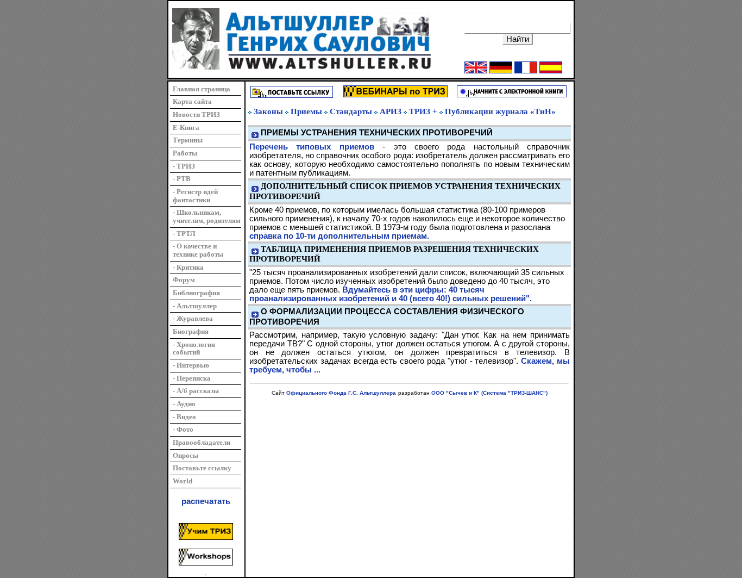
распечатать (205, 501)
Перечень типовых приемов (311, 146)
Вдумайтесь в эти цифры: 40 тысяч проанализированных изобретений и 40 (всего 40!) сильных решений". (390, 294)
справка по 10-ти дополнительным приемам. (339, 236)
